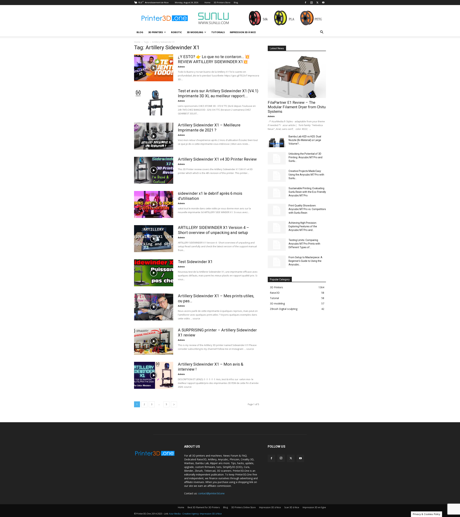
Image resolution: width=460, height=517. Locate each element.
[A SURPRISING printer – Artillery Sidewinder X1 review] (153, 341)
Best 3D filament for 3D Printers (204, 507)
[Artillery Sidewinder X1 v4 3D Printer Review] (153, 170)
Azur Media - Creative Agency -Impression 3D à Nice (195, 513)
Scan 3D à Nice (291, 507)
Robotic (176, 32)
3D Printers (155, 32)
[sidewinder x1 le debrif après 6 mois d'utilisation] (153, 204)
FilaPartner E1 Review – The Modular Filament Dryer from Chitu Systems (297, 107)
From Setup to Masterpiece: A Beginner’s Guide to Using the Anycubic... (305, 261)
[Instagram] (311, 2)
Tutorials (218, 32)
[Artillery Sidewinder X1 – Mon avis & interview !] (153, 375)
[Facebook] (305, 2)
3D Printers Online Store (243, 507)
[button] (321, 32)
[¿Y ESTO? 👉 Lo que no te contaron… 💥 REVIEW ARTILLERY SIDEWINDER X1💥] (153, 67)
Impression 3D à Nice (243, 32)
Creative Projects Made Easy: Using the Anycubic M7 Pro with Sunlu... (306, 175)
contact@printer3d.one (211, 493)
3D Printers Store (222, 2)
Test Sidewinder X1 (195, 261)
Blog (236, 2)
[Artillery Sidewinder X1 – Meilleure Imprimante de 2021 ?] (153, 136)
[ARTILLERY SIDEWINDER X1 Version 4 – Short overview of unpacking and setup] (153, 238)
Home (207, 2)
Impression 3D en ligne (314, 507)
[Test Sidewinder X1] (153, 272)
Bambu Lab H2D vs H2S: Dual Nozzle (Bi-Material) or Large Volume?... (305, 140)
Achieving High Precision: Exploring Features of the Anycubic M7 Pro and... (303, 226)
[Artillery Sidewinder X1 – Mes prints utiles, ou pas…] (153, 306)
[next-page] (174, 404)
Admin (181, 66)
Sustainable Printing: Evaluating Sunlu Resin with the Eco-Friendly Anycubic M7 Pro (307, 192)
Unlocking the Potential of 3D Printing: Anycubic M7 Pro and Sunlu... (305, 157)
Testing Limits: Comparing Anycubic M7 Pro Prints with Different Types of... (304, 244)
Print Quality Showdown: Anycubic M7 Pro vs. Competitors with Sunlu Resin (307, 209)
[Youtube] (323, 2)
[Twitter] (317, 2)
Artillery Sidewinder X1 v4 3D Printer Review (217, 159)
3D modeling (195, 32)
